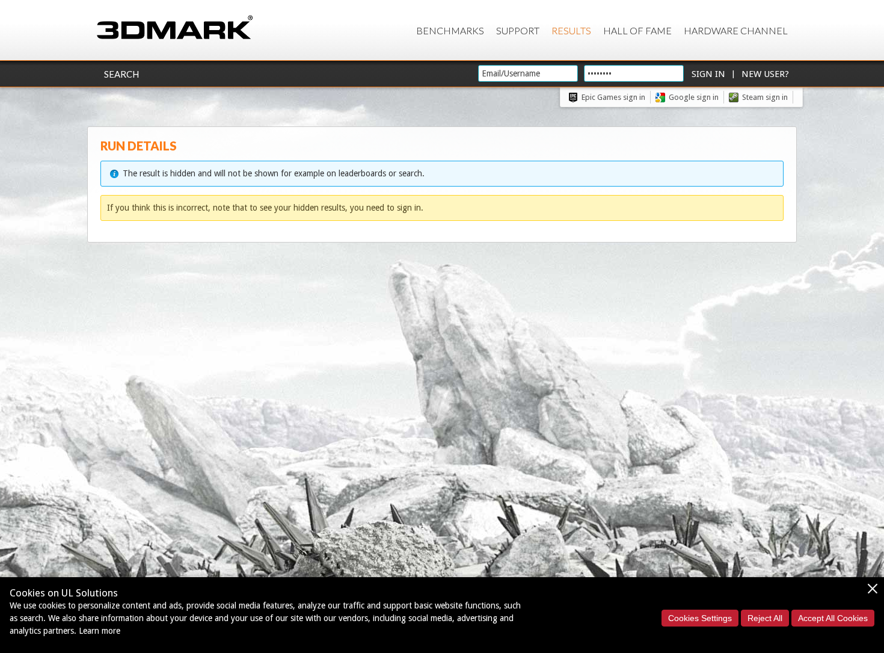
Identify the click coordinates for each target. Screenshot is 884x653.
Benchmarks (450, 30)
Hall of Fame (637, 30)
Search (121, 74)
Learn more (99, 631)
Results (571, 30)
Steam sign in (765, 97)
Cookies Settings (700, 618)
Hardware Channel (736, 30)
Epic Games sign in (613, 97)
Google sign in (694, 97)
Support (517, 30)
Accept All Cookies (833, 618)
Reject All (764, 618)
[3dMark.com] (175, 28)
